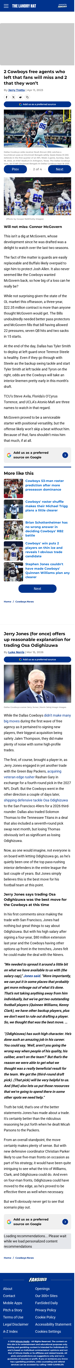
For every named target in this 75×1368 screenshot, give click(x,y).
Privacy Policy (45, 1310)
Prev (15, 169)
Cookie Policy (45, 1317)
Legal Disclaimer (15, 1324)
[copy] (27, 97)
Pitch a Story (12, 1310)
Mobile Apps (12, 1303)
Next (59, 169)
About (7, 1289)
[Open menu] (6, 5)
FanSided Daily (46, 1303)
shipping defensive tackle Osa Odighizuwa (36, 800)
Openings (42, 1289)
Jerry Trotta (16, 90)
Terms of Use (13, 1317)
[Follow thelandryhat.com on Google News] (65, 455)
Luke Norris (16, 652)
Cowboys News (24, 601)
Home (7, 601)
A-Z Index (10, 1331)
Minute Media (22, 1341)
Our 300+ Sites (46, 1296)
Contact (9, 1296)
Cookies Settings (48, 1331)
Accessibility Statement (53, 1324)
